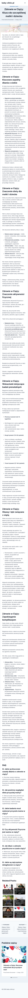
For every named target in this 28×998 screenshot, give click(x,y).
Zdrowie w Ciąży (14, 6)
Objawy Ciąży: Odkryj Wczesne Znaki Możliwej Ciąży (21, 929)
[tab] (12, 977)
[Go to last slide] (4, 961)
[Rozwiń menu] (25, 3)
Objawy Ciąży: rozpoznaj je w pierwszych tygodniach (6, 929)
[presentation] (14, 954)
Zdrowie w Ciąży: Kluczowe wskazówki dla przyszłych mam (13, 967)
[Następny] (24, 961)
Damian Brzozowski (9, 19)
